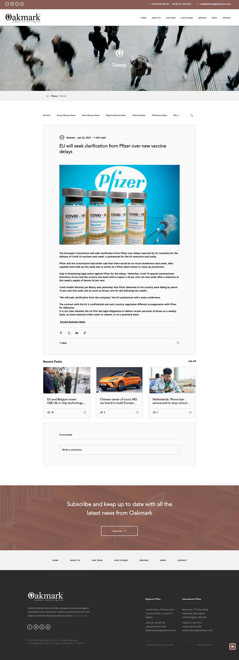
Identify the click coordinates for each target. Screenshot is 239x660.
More (176, 115)
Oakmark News (139, 115)
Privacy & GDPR (204, 644)
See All (192, 361)
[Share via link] (84, 332)
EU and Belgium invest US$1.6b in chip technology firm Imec (65, 401)
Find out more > (80, 615)
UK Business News (159, 115)
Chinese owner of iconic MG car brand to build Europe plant (118, 401)
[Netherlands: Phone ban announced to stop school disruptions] (172, 380)
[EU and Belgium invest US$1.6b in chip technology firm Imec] (66, 380)
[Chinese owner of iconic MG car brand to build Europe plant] (119, 380)
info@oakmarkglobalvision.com (161, 630)
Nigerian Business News (116, 115)
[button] (191, 115)
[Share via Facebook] (60, 332)
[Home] (7, 4)
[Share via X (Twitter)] (68, 332)
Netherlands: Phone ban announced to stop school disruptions (170, 401)
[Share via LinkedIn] (76, 332)
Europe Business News (66, 115)
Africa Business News (91, 115)
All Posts (46, 115)
